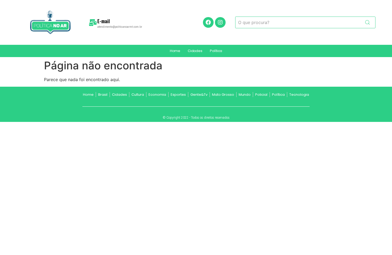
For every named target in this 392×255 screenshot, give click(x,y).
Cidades (195, 50)
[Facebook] (208, 22)
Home (175, 50)
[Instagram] (220, 22)
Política (216, 50)
